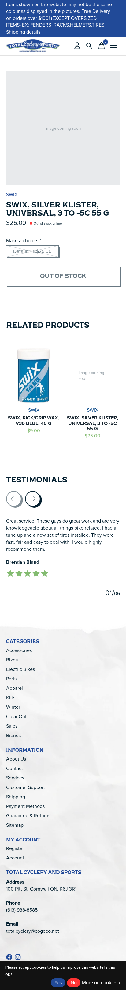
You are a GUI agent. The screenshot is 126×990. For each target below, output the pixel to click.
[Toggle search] (89, 46)
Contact (14, 768)
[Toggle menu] (114, 46)
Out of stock (63, 275)
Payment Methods (25, 806)
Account (15, 857)
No (74, 982)
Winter (13, 707)
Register (15, 848)
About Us (16, 758)
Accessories (19, 650)
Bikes (12, 659)
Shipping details (23, 31)
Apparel (14, 688)
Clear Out (16, 716)
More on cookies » (101, 982)
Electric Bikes (20, 669)
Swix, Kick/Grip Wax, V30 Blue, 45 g (33, 420)
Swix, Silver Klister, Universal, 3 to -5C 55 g (92, 423)
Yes (58, 982)
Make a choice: (23, 240)
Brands (13, 735)
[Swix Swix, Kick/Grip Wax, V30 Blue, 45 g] (33, 375)
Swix (11, 194)
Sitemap (15, 825)
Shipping (15, 796)
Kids (10, 697)
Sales (11, 725)
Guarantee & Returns (28, 815)
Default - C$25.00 (32, 251)
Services (15, 777)
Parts (11, 678)
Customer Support (25, 787)
